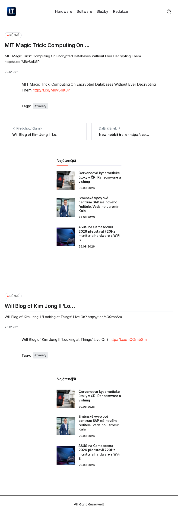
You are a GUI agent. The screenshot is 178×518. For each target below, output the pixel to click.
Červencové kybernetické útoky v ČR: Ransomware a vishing (100, 177)
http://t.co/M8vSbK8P (51, 90)
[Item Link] (66, 180)
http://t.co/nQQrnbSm (128, 339)
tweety (41, 106)
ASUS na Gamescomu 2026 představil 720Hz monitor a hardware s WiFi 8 (99, 233)
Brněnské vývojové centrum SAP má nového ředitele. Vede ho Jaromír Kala (99, 204)
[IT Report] (11, 11)
